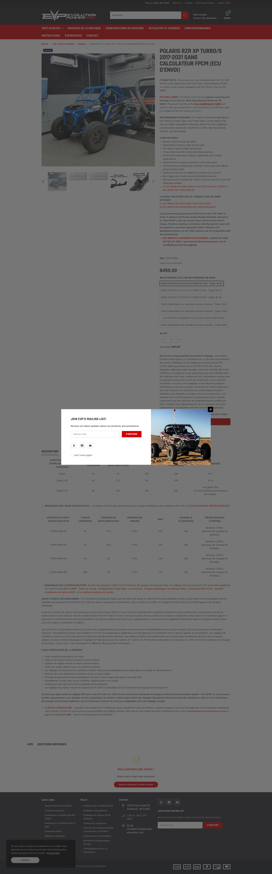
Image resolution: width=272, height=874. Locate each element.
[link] (74, 445)
